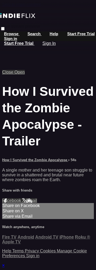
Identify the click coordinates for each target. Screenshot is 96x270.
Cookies (48, 251)
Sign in (10, 38)
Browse (11, 33)
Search (34, 33)
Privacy (32, 251)
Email (31, 200)
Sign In (49, 43)
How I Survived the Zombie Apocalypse (35, 160)
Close (8, 72)
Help (54, 33)
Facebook (12, 200)
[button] (3, 28)
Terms (18, 251)
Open (19, 72)
